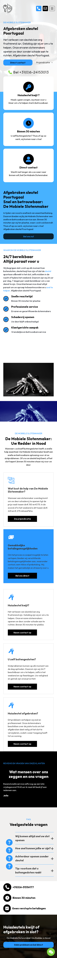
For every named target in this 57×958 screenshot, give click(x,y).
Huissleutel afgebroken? (23, 713)
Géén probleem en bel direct (28, 944)
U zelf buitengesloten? (22, 659)
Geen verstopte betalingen (29, 908)
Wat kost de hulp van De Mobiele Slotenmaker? (28, 490)
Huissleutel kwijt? (18, 605)
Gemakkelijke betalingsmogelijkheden (23, 547)
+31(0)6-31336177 (23, 887)
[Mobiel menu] (52, 8)
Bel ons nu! (28, 236)
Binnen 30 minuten (24, 897)
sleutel (48, 271)
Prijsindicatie (43, 62)
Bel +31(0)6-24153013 (31, 72)
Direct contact (17, 62)
